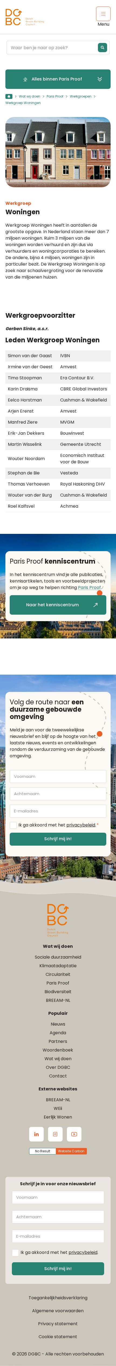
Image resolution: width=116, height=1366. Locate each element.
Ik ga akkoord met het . (58, 825)
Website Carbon (71, 1151)
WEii (58, 1108)
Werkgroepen (80, 96)
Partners (58, 1041)
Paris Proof (55, 96)
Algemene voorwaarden (58, 1311)
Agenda (58, 1033)
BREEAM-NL (58, 1000)
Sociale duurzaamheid (58, 957)
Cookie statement (58, 1337)
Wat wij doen (29, 96)
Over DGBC (58, 1067)
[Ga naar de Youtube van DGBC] (74, 1134)
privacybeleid (80, 825)
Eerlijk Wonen (58, 1117)
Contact (58, 1076)
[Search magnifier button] (102, 47)
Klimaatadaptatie (58, 966)
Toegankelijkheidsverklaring (58, 1298)
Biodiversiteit (58, 992)
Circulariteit (58, 974)
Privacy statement (58, 1324)
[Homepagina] (8, 96)
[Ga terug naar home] (24, 17)
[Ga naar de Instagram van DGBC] (55, 1134)
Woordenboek (58, 1050)
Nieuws (58, 1024)
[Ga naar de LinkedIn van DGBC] (36, 1134)
